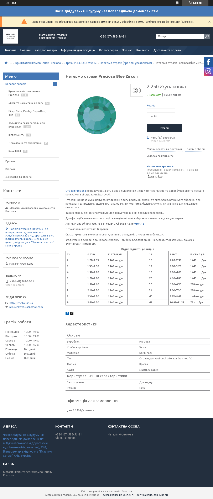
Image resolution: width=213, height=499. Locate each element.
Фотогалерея (108, 50)
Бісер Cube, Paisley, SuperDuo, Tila (27, 113)
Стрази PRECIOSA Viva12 (80, 63)
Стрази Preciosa (76, 190)
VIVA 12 (139, 223)
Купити (164, 127)
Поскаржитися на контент (117, 495)
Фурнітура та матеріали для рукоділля (27, 124)
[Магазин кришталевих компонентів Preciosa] (18, 36)
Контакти (142, 50)
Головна (10, 50)
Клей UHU (15, 151)
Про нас (127, 50)
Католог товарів (46, 50)
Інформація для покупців (78, 50)
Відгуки (10, 169)
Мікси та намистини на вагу (26, 102)
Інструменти (16, 134)
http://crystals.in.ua (21, 302)
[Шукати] (207, 36)
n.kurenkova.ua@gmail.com (26, 306)
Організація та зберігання (25, 142)
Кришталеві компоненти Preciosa (38, 63)
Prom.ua (127, 491)
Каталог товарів (15, 83)
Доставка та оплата (167, 50)
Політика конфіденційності (151, 495)
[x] (71, 314)
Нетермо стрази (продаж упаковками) (126, 63)
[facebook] (67, 314)
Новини (25, 50)
